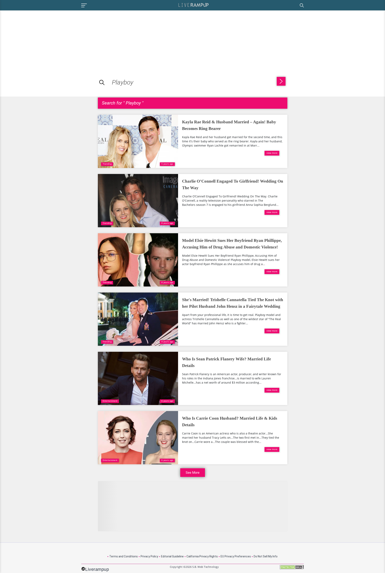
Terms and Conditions (123, 556)
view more (271, 152)
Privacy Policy (149, 556)
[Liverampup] (193, 4)
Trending (107, 163)
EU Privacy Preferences (236, 556)
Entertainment (110, 400)
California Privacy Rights (202, 556)
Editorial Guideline (172, 556)
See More (193, 472)
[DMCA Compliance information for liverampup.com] (292, 568)
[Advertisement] (33, 38)
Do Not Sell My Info (266, 556)
